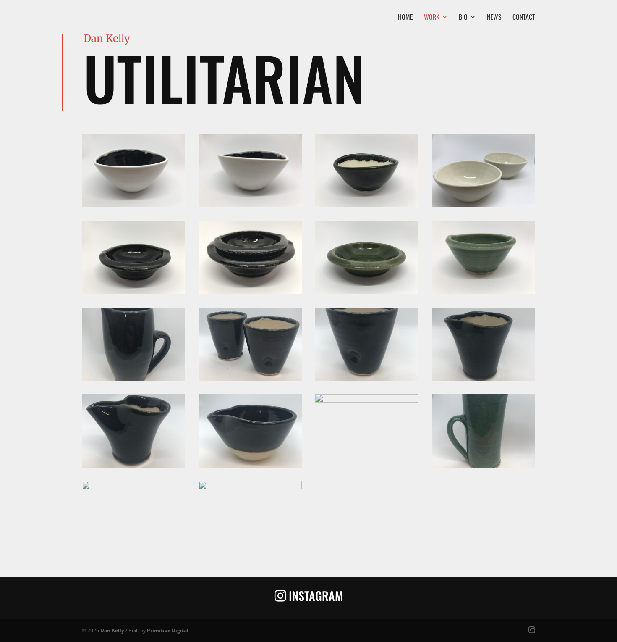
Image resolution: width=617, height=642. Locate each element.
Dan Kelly (112, 630)
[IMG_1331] (483, 378)
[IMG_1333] (250, 465)
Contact (523, 18)
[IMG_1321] (483, 291)
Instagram (316, 595)
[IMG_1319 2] (250, 291)
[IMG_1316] (366, 204)
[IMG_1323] (133, 378)
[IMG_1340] (366, 400)
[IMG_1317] (483, 204)
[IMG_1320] (366, 291)
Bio (463, 18)
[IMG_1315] (250, 204)
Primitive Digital (167, 630)
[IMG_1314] (133, 204)
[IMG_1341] (483, 465)
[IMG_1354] (133, 487)
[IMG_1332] (133, 465)
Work (431, 18)
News (494, 18)
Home (405, 18)
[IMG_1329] (250, 378)
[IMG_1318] (133, 291)
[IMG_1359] (250, 487)
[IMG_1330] (366, 378)
